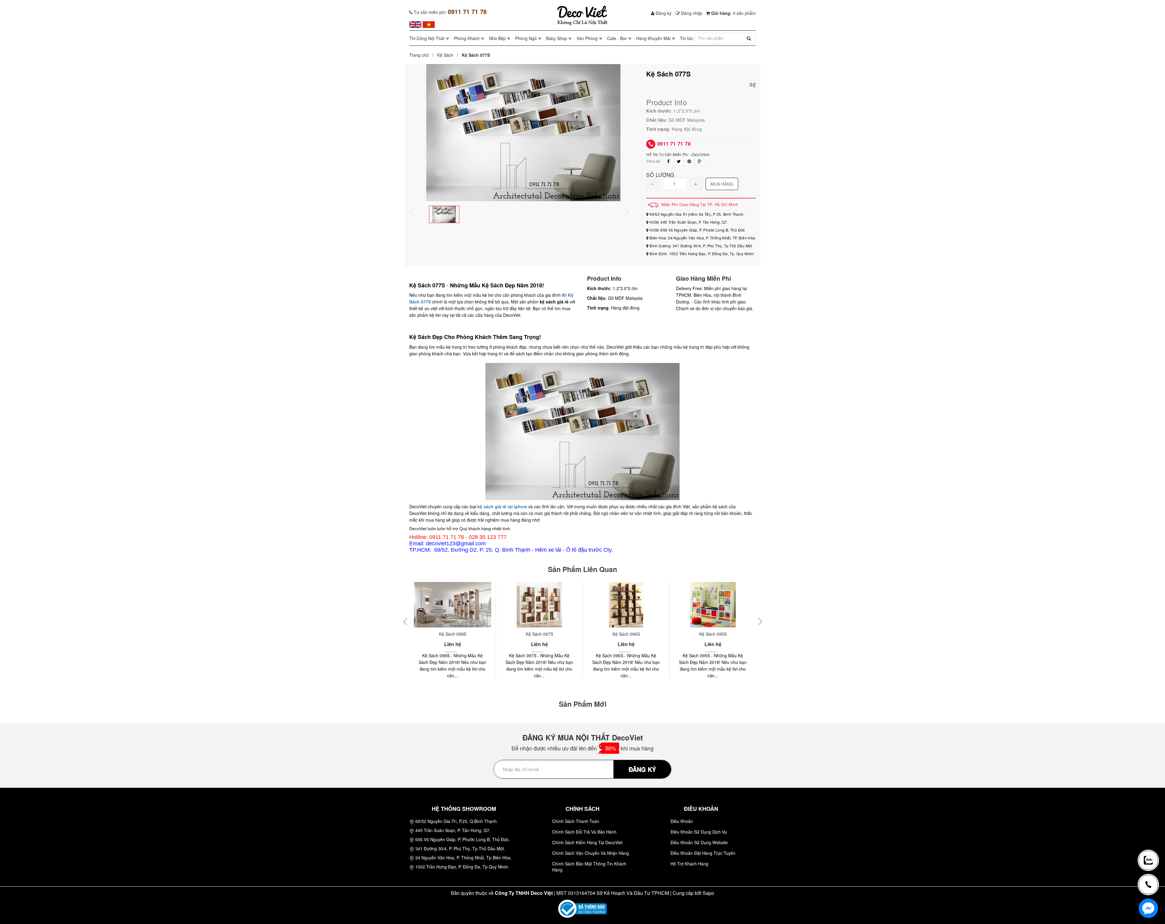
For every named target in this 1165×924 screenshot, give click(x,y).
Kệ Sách (445, 55)
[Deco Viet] (415, 24)
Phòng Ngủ (526, 38)
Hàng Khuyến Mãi (653, 38)
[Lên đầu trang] (1151, 840)
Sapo (708, 892)
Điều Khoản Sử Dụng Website (699, 842)
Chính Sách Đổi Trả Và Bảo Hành (584, 832)
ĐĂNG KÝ (642, 769)
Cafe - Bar (617, 38)
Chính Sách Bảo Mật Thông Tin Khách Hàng (589, 867)
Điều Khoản (681, 821)
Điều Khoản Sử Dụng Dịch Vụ (698, 832)
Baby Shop (556, 38)
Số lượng (660, 174)
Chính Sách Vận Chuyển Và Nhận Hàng (590, 853)
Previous (415, 213)
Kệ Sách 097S (452, 634)
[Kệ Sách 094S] (712, 605)
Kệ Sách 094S (713, 634)
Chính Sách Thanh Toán (575, 821)
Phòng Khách (467, 38)
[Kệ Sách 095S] (626, 605)
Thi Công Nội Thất (426, 38)
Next (631, 213)
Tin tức (686, 38)
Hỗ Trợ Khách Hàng (689, 864)
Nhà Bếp (497, 38)
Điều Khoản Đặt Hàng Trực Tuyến (702, 853)
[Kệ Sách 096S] (539, 605)
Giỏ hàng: (733, 13)
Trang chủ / (422, 55)
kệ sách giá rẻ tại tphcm (502, 506)
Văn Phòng (587, 38)
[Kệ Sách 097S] (452, 605)
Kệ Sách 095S (626, 634)
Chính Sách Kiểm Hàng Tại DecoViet (587, 842)
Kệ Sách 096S (539, 634)
